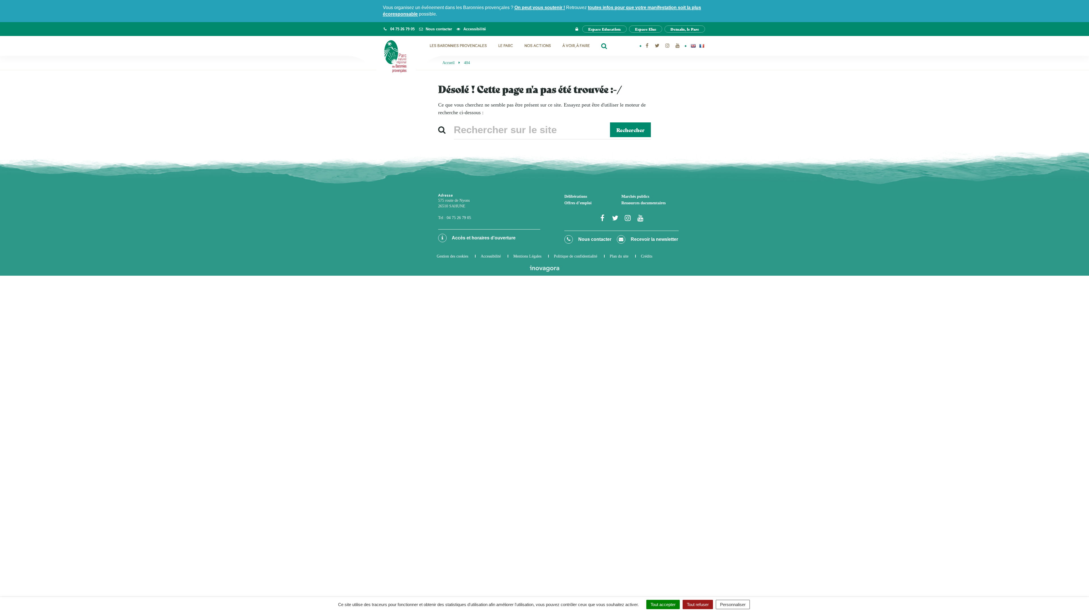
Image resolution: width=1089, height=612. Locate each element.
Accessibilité (491, 256)
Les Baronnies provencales (458, 46)
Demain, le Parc (684, 29)
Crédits (646, 256)
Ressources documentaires (643, 203)
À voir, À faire (576, 46)
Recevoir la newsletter (654, 239)
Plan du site (619, 256)
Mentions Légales (527, 256)
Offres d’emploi (578, 203)
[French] (701, 46)
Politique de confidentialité (575, 256)
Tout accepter (663, 604)
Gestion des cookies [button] (452, 256)
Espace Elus (645, 29)
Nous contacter (594, 239)
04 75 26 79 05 (459, 218)
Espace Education (604, 29)
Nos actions (537, 46)
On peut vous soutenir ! (539, 7)
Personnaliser (733, 604)
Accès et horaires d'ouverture (483, 237)
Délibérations (575, 196)
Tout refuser (698, 604)
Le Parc (505, 46)
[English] (693, 46)
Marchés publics (635, 196)
